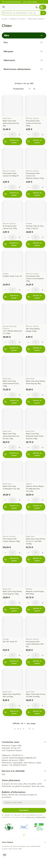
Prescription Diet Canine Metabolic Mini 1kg (35, 644)
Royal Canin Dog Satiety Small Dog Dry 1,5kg (12, 592)
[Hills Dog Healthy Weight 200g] (35, 313)
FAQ (3, 774)
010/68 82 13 (17, 755)
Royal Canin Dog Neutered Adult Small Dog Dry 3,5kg (34, 436)
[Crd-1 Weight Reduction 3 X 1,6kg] (12, 313)
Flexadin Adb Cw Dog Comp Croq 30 (34, 227)
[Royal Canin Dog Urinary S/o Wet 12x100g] (35, 679)
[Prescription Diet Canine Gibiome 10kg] (12, 523)
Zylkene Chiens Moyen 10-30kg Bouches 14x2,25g (35, 488)
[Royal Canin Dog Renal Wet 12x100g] (12, 679)
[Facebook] (24, 835)
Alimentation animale (36, 19)
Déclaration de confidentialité (29, 846)
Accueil (4, 19)
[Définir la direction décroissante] (34, 89)
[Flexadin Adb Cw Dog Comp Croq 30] (35, 211)
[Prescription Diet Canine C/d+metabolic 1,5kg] (35, 261)
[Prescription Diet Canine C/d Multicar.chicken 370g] (35, 158)
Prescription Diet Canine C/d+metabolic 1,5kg (35, 278)
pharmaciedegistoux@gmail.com (22, 757)
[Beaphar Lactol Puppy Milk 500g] (35, 576)
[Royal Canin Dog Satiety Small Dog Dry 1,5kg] (12, 576)
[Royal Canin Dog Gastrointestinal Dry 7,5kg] (12, 366)
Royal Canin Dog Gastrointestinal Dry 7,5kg (11, 383)
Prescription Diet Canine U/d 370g (10, 227)
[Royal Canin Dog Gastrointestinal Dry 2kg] (12, 105)
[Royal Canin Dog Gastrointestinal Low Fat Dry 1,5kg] (12, 418)
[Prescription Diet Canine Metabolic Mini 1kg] (35, 626)
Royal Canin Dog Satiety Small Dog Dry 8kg (35, 382)
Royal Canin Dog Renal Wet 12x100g (12, 695)
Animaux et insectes (17, 19)
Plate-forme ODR (15, 849)
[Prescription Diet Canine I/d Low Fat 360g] (35, 105)
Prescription (26, 786)
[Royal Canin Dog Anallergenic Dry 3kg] (12, 471)
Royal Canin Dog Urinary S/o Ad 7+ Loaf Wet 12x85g (35, 541)
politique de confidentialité (35, 817)
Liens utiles (22, 784)
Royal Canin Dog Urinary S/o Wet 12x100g (35, 695)
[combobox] (21, 13)
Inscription (24, 810)
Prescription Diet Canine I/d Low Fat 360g (33, 123)
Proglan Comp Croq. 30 (12, 276)
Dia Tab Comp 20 (10, 641)
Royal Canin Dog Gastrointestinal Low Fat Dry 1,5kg (11, 436)
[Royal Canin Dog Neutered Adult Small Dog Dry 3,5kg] (35, 418)
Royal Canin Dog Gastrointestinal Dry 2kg (11, 123)
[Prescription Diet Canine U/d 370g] (12, 211)
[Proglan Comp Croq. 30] (12, 261)
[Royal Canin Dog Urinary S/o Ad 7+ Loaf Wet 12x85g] (35, 523)
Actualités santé (35, 784)
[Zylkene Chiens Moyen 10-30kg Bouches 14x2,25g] (35, 471)
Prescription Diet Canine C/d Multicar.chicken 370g (35, 175)
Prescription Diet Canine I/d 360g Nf (10, 174)
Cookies (5, 849)
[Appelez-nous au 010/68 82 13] (36, 7)
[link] (15, 729)
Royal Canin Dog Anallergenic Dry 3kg (11, 487)
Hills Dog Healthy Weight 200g (33, 330)
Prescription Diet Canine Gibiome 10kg (11, 540)
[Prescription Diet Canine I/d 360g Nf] (12, 158)
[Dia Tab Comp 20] (12, 626)
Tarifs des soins (38, 786)
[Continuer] (32, 729)
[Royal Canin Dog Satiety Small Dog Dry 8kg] (35, 366)
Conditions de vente (9, 846)
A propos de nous (9, 784)
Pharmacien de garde (11, 786)
